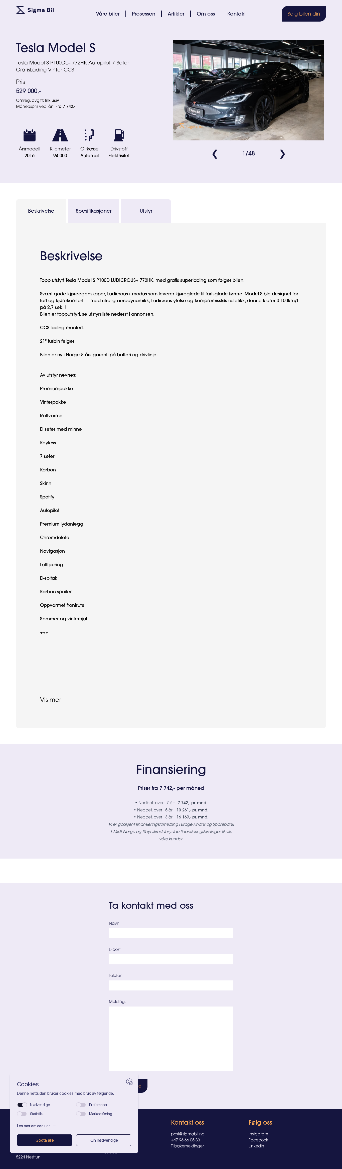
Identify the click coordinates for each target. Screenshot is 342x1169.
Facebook (258, 1139)
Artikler (176, 14)
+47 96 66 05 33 (185, 1139)
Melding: (117, 1001)
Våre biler (107, 14)
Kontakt (236, 14)
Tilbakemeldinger (187, 1145)
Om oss (206, 14)
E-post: (115, 949)
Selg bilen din (304, 14)
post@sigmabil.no (187, 1133)
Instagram (258, 1133)
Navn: (114, 923)
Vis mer (50, 699)
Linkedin (256, 1145)
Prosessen (143, 14)
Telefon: (116, 975)
